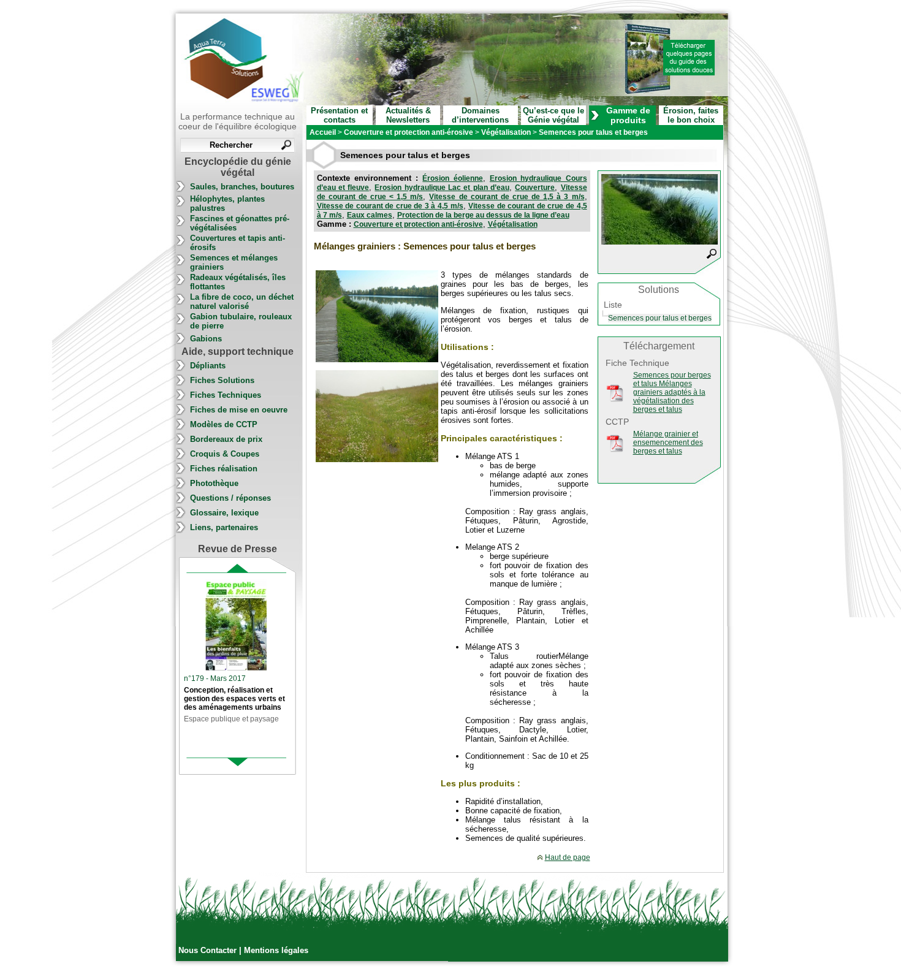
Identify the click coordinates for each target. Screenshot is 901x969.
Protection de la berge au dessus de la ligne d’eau (483, 215)
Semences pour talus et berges (660, 318)
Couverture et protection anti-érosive (418, 224)
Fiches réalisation (223, 468)
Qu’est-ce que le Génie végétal (553, 115)
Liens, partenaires (224, 527)
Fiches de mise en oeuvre (238, 409)
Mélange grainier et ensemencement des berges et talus (668, 442)
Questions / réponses (230, 498)
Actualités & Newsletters (408, 115)
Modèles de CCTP (223, 424)
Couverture (535, 187)
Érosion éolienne (452, 178)
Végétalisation (513, 224)
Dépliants (208, 365)
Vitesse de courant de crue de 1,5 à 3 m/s (506, 196)
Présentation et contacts (339, 115)
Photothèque (214, 483)
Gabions (206, 338)
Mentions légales (276, 950)
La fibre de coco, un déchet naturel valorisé (242, 301)
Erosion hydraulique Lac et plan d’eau (441, 187)
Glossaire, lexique (224, 512)
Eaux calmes (369, 215)
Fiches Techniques (225, 395)
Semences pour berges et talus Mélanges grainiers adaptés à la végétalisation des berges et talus (672, 392)
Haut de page (567, 857)
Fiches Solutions (222, 380)
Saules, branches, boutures (242, 186)
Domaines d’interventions (480, 115)
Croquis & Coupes (224, 453)
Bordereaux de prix (226, 439)
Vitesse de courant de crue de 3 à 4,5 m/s (390, 206)
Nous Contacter (208, 950)
